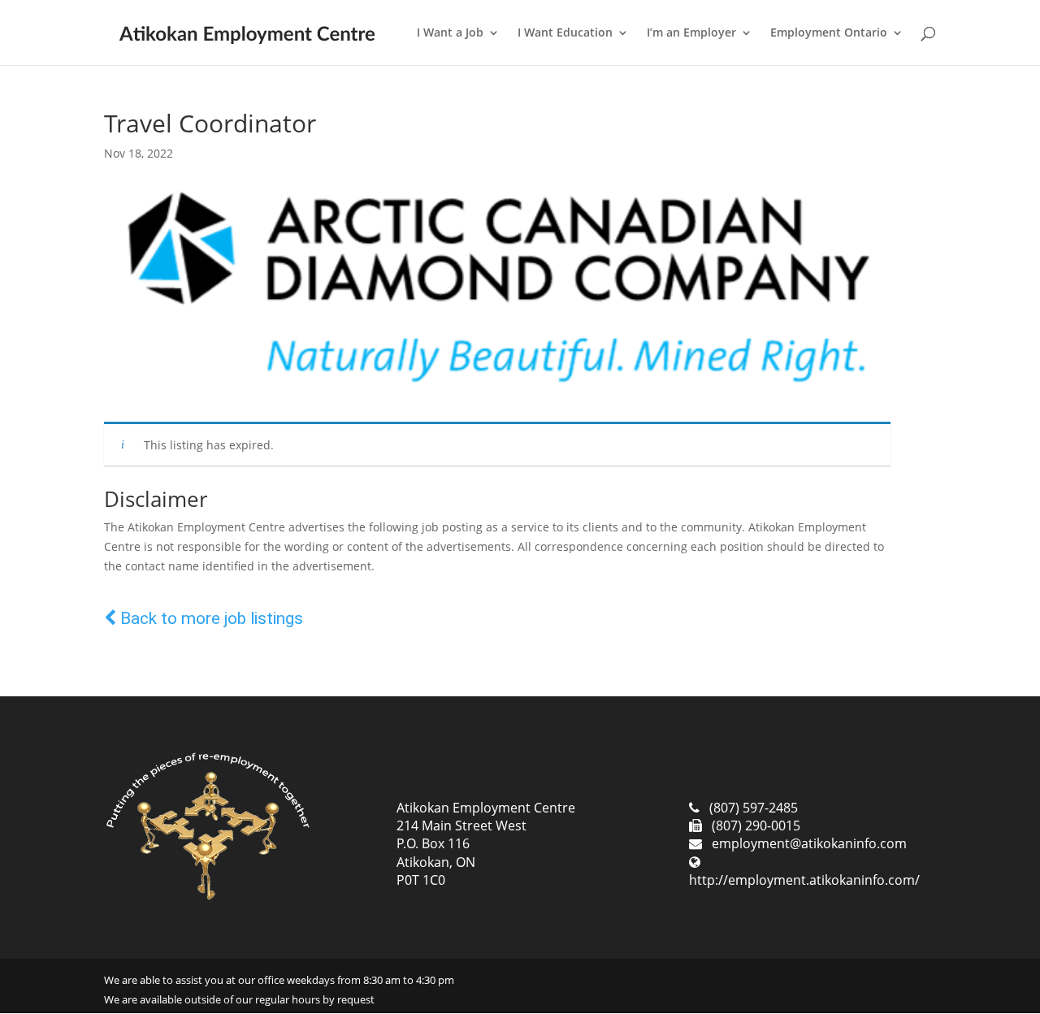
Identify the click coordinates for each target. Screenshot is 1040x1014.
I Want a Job (450, 33)
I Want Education (565, 33)
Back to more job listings (209, 618)
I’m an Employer (691, 33)
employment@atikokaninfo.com (809, 843)
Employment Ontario (828, 33)
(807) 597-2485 (753, 808)
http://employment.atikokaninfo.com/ (804, 880)
